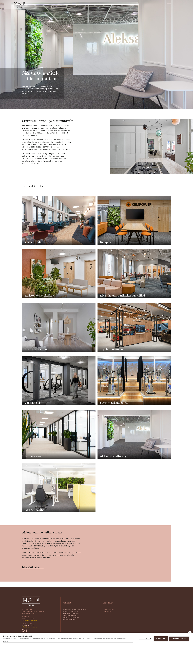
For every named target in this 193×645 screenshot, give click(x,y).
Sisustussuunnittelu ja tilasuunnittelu (74, 609)
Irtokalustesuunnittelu (69, 615)
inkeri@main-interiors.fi (29, 627)
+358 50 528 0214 (28, 625)
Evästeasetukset (145, 639)
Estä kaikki (160, 639)
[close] (189, 632)
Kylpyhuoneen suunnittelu (71, 613)
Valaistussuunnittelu (69, 619)
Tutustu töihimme (108, 609)
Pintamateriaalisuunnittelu (71, 617)
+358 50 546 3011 (28, 619)
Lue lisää (5, 641)
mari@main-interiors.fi (29, 620)
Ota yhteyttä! (107, 611)
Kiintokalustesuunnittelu (70, 611)
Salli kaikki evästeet (179, 639)
